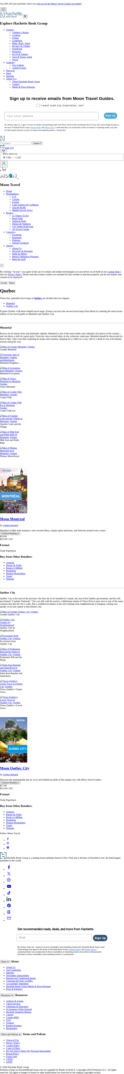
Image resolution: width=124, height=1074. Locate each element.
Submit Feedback (20, 243)
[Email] (9, 920)
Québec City (12, 306)
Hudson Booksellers (15, 573)
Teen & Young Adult (22, 57)
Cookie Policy (114, 271)
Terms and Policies (10, 1034)
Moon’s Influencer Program (25, 256)
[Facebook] (9, 869)
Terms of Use (12, 1040)
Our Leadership (13, 970)
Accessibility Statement (17, 983)
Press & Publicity (14, 989)
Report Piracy (12, 1053)
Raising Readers (14, 1025)
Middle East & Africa (22, 210)
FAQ (8, 1020)
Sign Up (110, 115)
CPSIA (9, 1059)
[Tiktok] (9, 895)
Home (9, 191)
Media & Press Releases (23, 87)
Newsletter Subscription (17, 975)
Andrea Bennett (10, 525)
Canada (15, 199)
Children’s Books (20, 32)
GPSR (9, 1062)
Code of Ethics (13, 1048)
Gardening (17, 40)
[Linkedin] (9, 901)
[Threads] (9, 914)
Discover (10, 70)
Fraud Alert (11, 1056)
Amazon (10, 562)
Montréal (10, 303)
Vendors (10, 1023)
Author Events (19, 68)
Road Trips (17, 218)
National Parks (19, 221)
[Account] (4, 164)
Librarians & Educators (17, 1006)
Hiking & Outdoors (21, 224)
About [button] (9, 245)
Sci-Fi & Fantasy (20, 54)
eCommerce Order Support (19, 1009)
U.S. (14, 196)
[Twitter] (9, 875)
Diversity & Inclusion (22, 251)
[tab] (62, 265)
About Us (16, 248)
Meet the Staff (19, 259)
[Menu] (3, 10)
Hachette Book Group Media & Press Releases (28, 986)
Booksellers (11, 1028)
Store (8, 73)
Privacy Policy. (15, 274)
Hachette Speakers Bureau (18, 1012)
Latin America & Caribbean (25, 205)
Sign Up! (9, 148)
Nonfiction (17, 49)
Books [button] (9, 213)
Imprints (10, 76)
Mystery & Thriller (21, 46)
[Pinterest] (9, 907)
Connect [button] (10, 232)
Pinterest (16, 240)
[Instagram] (9, 882)
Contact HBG (12, 1017)
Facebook (16, 234)
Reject (12, 283)
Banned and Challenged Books (21, 978)
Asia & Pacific (19, 207)
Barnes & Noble (14, 565)
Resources (6, 995)
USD (9, 157)
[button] (18, 178)
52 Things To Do (20, 215)
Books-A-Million (14, 568)
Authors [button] (10, 62)
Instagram (16, 237)
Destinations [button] (12, 194)
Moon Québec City (14, 768)
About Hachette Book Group (26, 81)
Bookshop (11, 570)
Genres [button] (9, 29)
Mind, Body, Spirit (21, 43)
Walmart (10, 579)
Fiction (15, 38)
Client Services (13, 1004)
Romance (16, 51)
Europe (15, 202)
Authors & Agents (14, 1001)
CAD (18, 157)
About (4, 962)
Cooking (16, 35)
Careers (15, 84)
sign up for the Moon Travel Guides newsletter (59, 3)
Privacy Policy (13, 1043)
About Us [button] (10, 79)
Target (9, 576)
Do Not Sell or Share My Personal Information (28, 1051)
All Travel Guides (20, 229)
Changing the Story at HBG (19, 981)
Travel (15, 59)
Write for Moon (19, 254)
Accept (4, 283)
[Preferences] (3, 150)
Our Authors (18, 65)
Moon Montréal (12, 519)
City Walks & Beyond (22, 226)
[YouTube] (9, 888)
